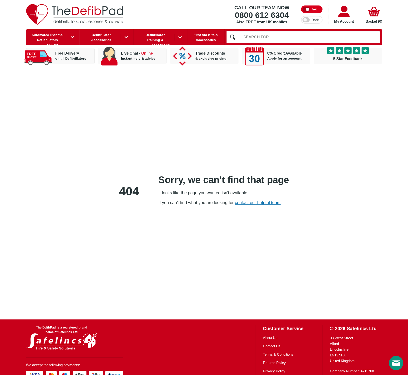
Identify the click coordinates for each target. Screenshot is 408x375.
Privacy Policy (274, 371)
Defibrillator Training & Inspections (158, 39)
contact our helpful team (258, 202)
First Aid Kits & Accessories (206, 37)
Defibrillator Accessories (101, 37)
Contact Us (272, 346)
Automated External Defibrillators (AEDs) (47, 39)
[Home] (75, 14)
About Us (270, 338)
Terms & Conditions (278, 354)
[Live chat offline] (396, 363)
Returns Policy (274, 363)
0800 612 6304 (262, 15)
